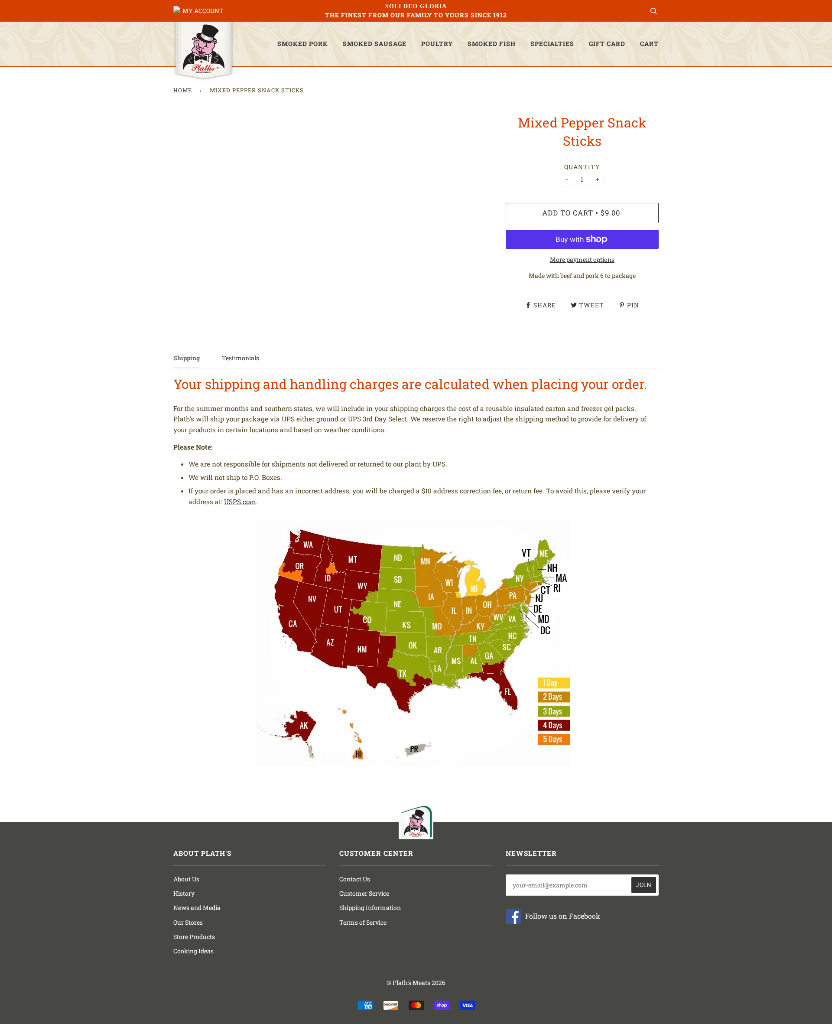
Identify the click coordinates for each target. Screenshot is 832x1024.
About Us (186, 879)
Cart (649, 43)
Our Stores (188, 922)
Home (182, 90)
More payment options (582, 259)
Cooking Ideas (193, 951)
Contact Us (354, 879)
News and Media (197, 907)
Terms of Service (363, 922)
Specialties (552, 43)
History (184, 893)
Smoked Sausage (374, 43)
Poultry (437, 43)
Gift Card (607, 43)
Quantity (582, 167)
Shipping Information (370, 907)
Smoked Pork (302, 43)
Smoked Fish (492, 43)
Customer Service (364, 893)
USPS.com (240, 501)
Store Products (194, 937)
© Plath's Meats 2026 (416, 982)
